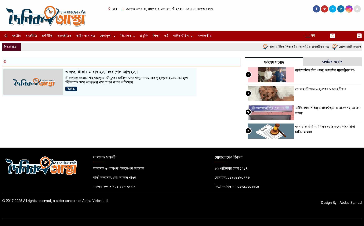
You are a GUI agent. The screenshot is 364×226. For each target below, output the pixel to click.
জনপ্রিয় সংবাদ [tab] (332, 61)
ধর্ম (166, 36)
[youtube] (349, 9)
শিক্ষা (156, 36)
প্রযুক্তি (144, 36)
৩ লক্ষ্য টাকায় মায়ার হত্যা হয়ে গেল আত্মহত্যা (101, 72)
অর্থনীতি (47, 36)
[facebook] (316, 9)
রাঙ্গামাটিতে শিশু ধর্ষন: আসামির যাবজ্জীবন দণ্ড (295, 47)
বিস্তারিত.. (71, 88)
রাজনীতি (31, 36)
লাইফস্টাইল (181, 36)
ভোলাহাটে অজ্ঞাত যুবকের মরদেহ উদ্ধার (320, 89)
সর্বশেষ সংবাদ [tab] (274, 62)
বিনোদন (125, 36)
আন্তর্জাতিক (64, 36)
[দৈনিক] (45, 15)
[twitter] (324, 9)
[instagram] (332, 9)
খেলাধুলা (105, 36)
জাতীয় (16, 36)
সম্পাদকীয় (204, 36)
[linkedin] (340, 9)
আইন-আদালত (85, 36)
